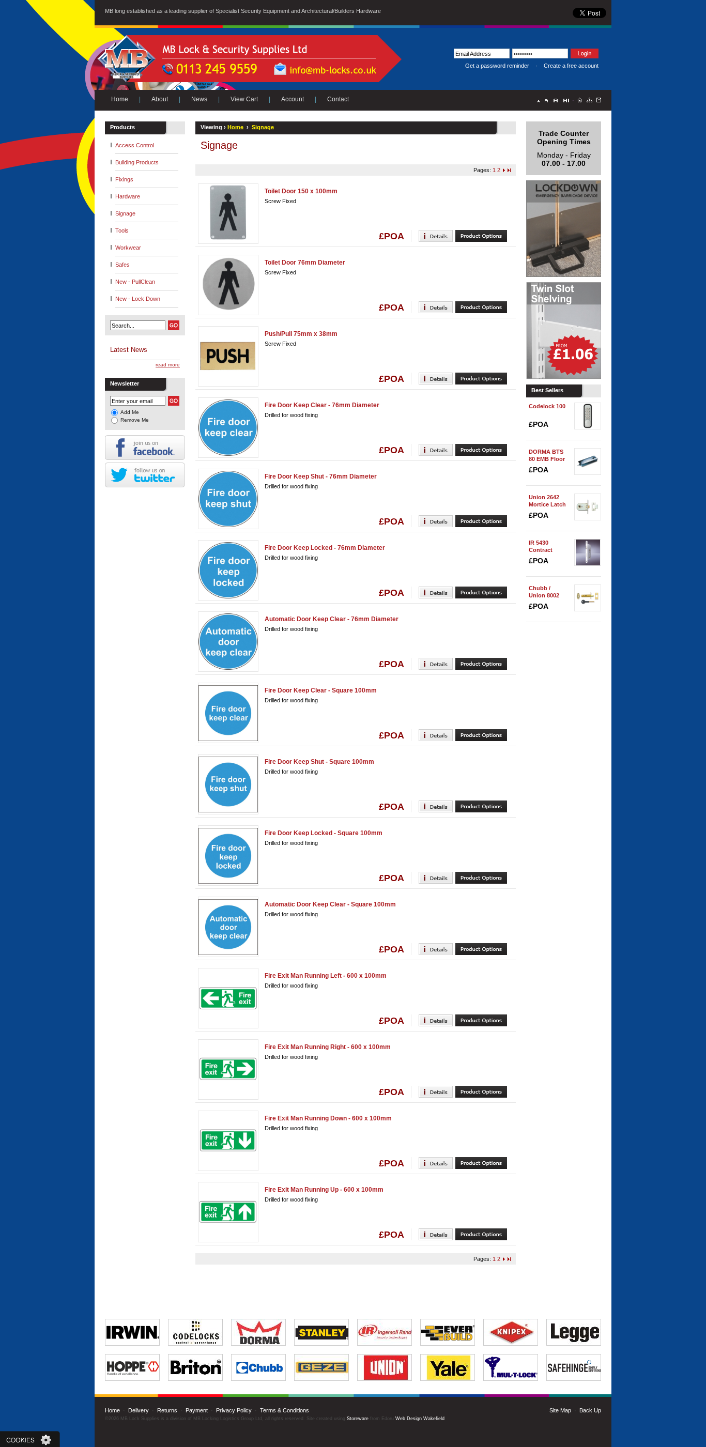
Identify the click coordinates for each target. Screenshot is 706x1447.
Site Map (560, 1410)
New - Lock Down (137, 299)
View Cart (244, 99)
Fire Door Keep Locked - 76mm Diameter (325, 547)
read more (168, 364)
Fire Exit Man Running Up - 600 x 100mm (324, 1189)
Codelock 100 (547, 406)
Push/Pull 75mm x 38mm (301, 333)
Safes (122, 264)
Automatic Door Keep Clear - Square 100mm (330, 904)
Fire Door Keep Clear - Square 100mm (321, 690)
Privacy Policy (234, 1410)
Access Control (134, 145)
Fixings (124, 179)
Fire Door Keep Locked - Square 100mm (323, 833)
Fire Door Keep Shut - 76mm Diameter (321, 476)
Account (292, 99)
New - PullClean (135, 282)
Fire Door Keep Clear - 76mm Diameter (322, 405)
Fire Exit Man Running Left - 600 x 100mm (326, 975)
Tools (122, 230)
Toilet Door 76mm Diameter (305, 262)
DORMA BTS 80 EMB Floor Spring (547, 459)
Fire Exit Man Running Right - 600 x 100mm (328, 1047)
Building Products (137, 162)
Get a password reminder (497, 66)
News (199, 99)
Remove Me (134, 420)
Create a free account (571, 66)
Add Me (129, 412)
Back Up (590, 1410)
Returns (167, 1410)
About (159, 99)
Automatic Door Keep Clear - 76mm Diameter (331, 619)
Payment (197, 1410)
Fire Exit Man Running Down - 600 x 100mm (328, 1118)
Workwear (128, 247)
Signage (125, 213)
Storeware (358, 1418)
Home (119, 99)
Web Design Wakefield (419, 1418)
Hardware (127, 196)
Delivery (138, 1410)
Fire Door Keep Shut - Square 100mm (319, 761)
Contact (338, 99)
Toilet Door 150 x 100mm (301, 191)
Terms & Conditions (284, 1410)
